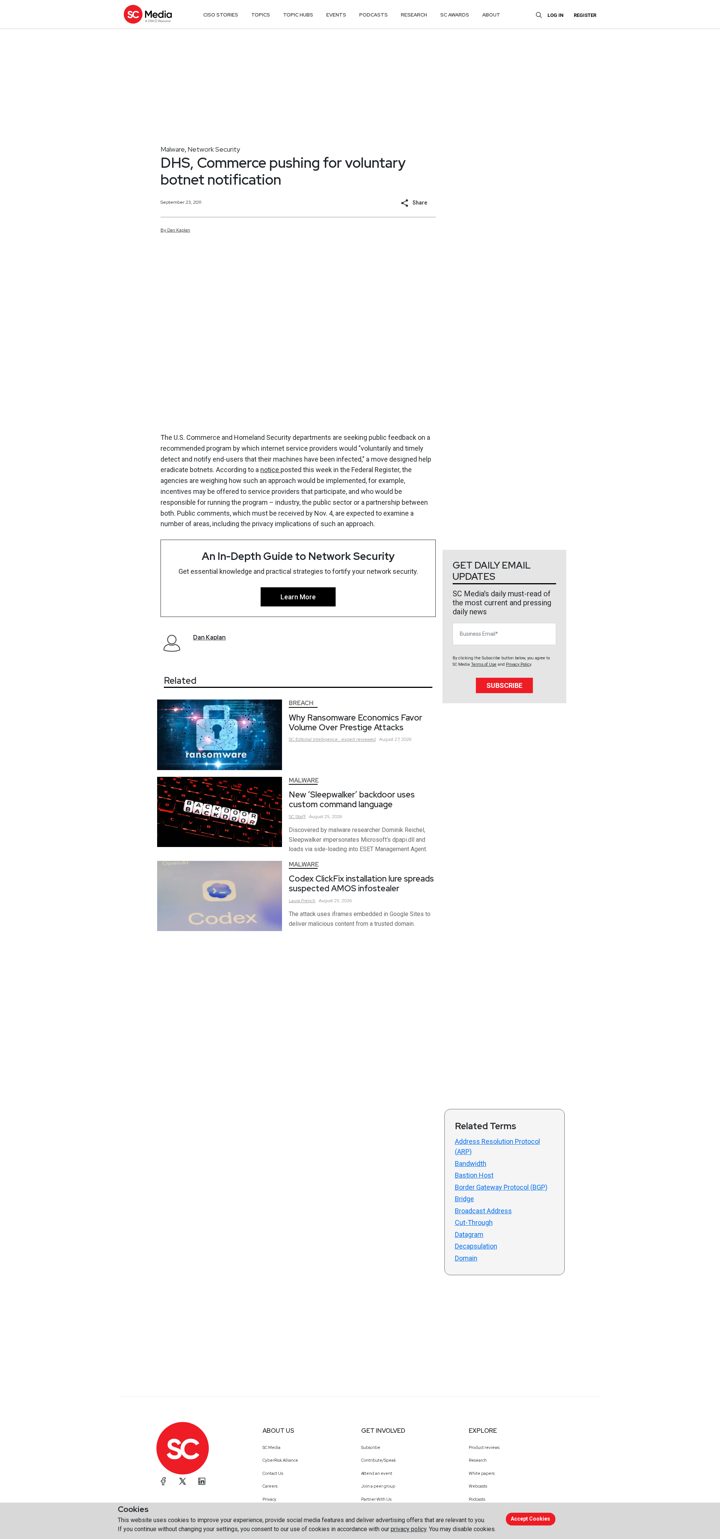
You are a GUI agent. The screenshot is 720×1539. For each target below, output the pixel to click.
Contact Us (272, 1473)
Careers (270, 1486)
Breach (301, 703)
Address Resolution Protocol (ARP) (497, 1146)
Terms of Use (483, 664)
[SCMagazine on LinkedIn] (201, 1481)
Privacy (269, 1499)
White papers (482, 1473)
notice (270, 470)
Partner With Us (376, 1499)
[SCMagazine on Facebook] (163, 1481)
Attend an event (376, 1473)
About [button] (491, 15)
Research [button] (414, 15)
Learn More (298, 597)
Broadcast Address (483, 1211)
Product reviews (484, 1447)
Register (585, 15)
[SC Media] (148, 14)
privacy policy (408, 1529)
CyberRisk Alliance (280, 1460)
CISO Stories (220, 15)
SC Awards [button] (454, 15)
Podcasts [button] (373, 15)
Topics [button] (260, 15)
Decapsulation (476, 1246)
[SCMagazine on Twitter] (182, 1481)
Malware (172, 149)
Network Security (214, 149)
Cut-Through (474, 1222)
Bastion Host (474, 1175)
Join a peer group (378, 1486)
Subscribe (504, 685)
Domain (466, 1258)
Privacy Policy (518, 664)
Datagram (469, 1234)
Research (478, 1460)
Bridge (464, 1199)
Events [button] (336, 15)
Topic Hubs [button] (298, 15)
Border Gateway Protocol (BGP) (501, 1187)
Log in (556, 15)
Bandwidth (470, 1163)
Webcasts (478, 1486)
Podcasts (477, 1499)
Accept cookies (530, 1519)
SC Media (271, 1447)
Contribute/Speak (378, 1460)
